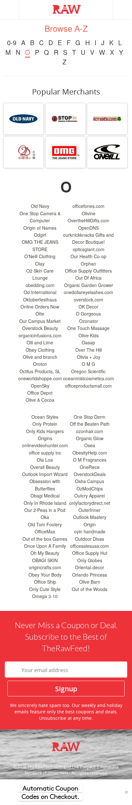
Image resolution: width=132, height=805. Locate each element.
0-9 (11, 42)
